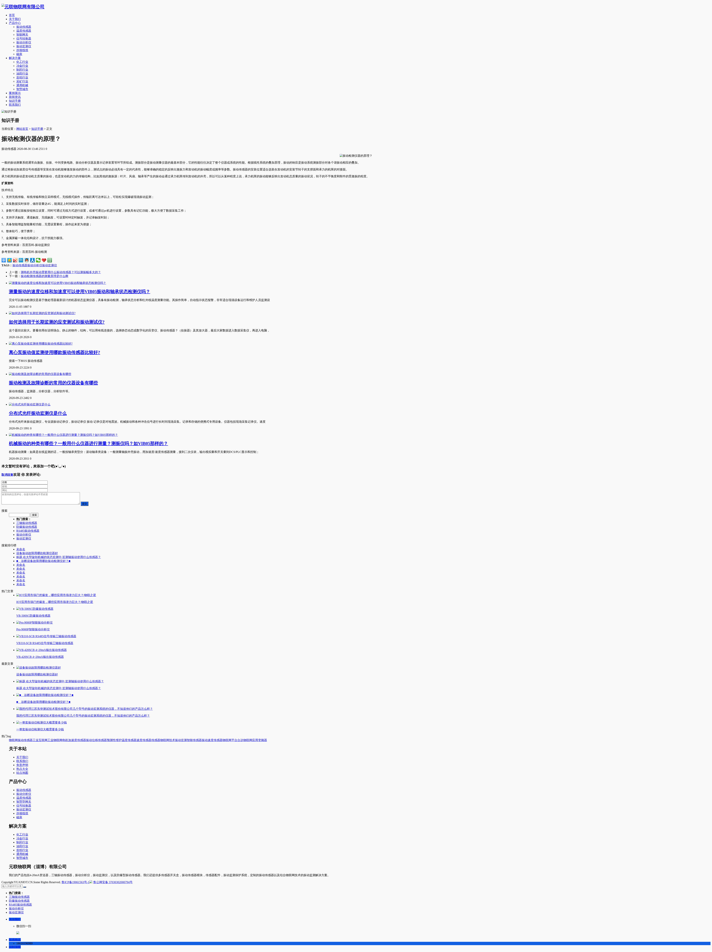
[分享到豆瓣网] (49, 260)
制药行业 (22, 69)
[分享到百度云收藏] (44, 260)
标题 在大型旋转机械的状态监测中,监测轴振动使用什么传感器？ (58, 557)
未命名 (20, 549)
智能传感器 (194, 740)
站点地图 (22, 772)
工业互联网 (40, 740)
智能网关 (22, 34)
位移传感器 (99, 740)
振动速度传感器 (212, 740)
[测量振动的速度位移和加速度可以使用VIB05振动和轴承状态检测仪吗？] (57, 283)
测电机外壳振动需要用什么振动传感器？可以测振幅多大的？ (61, 272)
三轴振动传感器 (26, 522)
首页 (12, 15)
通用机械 (22, 85)
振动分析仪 (23, 42)
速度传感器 (143, 740)
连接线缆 (22, 50)
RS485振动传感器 (27, 530)
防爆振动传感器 (26, 526)
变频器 (262, 740)
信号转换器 (23, 38)
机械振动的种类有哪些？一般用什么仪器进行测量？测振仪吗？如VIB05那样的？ (88, 443)
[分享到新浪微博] (15, 260)
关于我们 (15, 19)
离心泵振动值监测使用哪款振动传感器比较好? (54, 352)
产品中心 (15, 22)
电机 (65, 740)
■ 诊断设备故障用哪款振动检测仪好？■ (43, 561)
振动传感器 (23, 26)
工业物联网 (54, 740)
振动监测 (181, 740)
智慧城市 (22, 89)
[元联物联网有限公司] (22, 6)
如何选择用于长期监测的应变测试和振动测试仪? (57, 322)
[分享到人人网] (32, 260)
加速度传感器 (77, 740)
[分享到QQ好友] (26, 260)
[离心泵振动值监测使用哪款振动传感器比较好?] (40, 343)
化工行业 (22, 61)
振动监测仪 (23, 46)
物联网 (13, 740)
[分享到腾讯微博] (21, 260)
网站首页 (22, 128)
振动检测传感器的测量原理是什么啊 (44, 276)
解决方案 (15, 58)
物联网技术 (167, 740)
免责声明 (22, 765)
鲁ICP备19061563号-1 (75, 882)
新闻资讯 (15, 96)
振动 (89, 740)
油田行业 (22, 73)
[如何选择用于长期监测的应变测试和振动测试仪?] (42, 313)
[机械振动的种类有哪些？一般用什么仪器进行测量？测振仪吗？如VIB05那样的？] (63, 434)
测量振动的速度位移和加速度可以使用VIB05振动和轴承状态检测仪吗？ (79, 291)
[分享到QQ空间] (9, 260)
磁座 (19, 54)
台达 (240, 740)
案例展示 (15, 93)
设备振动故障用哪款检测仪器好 (37, 553)
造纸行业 (22, 77)
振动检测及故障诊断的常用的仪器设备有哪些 (53, 382)
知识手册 (15, 100)
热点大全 (22, 768)
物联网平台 (229, 740)
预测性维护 (114, 740)
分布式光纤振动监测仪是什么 (38, 413)
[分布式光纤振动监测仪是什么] (29, 404)
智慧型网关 (23, 801)
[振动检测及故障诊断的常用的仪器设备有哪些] (40, 374)
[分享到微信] (38, 260)
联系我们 (15, 104)
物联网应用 (250, 740)
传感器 (155, 740)
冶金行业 (22, 65)
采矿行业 (22, 81)
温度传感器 (23, 30)
